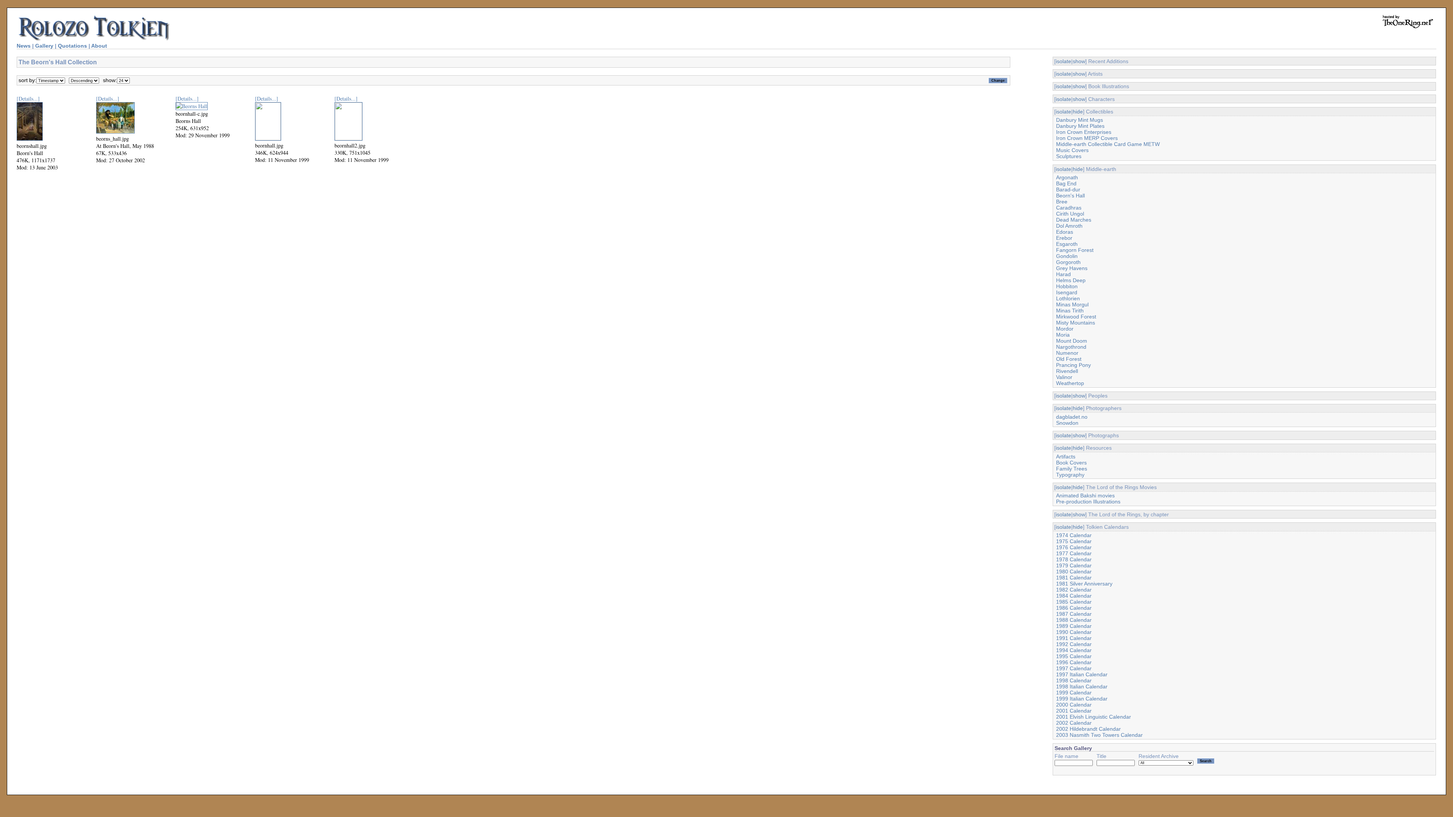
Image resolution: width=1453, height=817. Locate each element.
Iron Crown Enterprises (1083, 132)
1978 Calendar (1074, 559)
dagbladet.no (1071, 417)
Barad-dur (1068, 189)
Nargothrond (1071, 347)
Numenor (1067, 353)
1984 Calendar (1074, 596)
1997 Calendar (1074, 668)
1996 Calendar (1074, 662)
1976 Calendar (1074, 547)
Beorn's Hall (1070, 196)
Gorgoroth (1068, 262)
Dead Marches (1073, 220)
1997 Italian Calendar (1082, 674)
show (1079, 61)
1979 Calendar (1074, 565)
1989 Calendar (1074, 626)
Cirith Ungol (1070, 214)
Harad (1063, 274)
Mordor (1064, 329)
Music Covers (1072, 150)
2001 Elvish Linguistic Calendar (1093, 717)
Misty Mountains (1075, 323)
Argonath (1067, 177)
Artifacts (1065, 457)
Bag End (1066, 183)
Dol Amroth (1069, 226)
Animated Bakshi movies (1085, 495)
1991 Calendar (1074, 638)
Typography (1070, 475)
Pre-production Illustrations (1088, 502)
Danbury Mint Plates (1080, 126)
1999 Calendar (1074, 693)
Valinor (1064, 377)
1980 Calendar (1074, 571)
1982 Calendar (1074, 590)
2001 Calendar (1074, 711)
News (24, 46)
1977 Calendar (1074, 553)
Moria (1063, 335)
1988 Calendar (1074, 620)
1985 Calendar (1074, 602)
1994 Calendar (1074, 650)
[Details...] (28, 98)
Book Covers (1071, 463)
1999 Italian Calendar (1082, 699)
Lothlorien (1068, 298)
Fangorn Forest (1075, 250)
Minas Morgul (1072, 304)
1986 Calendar (1074, 608)
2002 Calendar (1074, 723)
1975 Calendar (1074, 541)
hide (1078, 112)
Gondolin (1067, 256)
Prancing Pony (1073, 365)
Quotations (72, 46)
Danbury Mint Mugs (1079, 120)
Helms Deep (1071, 280)
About (99, 46)
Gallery (44, 46)
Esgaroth (1067, 244)
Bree (1061, 202)
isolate (1063, 61)
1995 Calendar (1074, 656)
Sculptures (1068, 156)
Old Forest (1068, 359)
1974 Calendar (1074, 535)
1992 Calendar (1074, 644)
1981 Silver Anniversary (1084, 584)
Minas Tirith (1070, 311)
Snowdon (1067, 423)
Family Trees (1071, 469)
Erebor (1064, 238)
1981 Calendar (1074, 578)
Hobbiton (1067, 286)
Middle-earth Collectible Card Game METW (1108, 144)
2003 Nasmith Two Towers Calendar (1099, 735)
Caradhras (1068, 208)
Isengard (1066, 292)
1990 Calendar (1074, 632)
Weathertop (1070, 383)
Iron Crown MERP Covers (1087, 138)
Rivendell (1067, 371)
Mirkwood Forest (1076, 317)
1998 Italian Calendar (1082, 686)
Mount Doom (1071, 341)
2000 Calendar (1074, 705)
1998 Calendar (1074, 680)
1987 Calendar (1074, 614)
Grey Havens (1071, 268)
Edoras (1064, 232)
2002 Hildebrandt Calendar (1088, 729)
